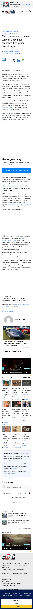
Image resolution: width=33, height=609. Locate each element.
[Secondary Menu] (4, 11)
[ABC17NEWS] (12, 11)
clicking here (16, 468)
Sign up (28, 480)
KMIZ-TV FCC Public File (17, 565)
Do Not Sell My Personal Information (13, 569)
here (14, 473)
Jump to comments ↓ (8, 311)
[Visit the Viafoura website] (27, 528)
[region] (16, 505)
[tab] (7, 493)
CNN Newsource (8, 51)
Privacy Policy (17, 563)
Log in (23, 480)
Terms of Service (7, 563)
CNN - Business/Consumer (21, 304)
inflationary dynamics (8, 107)
